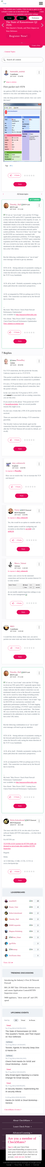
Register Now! (18, 36)
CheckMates (12, 1110)
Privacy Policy (34, 12)
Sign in (10, 1147)
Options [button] (40, 51)
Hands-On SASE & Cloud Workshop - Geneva (21, 1101)
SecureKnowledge (11, 404)
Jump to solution (11, 82)
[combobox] (22, 59)
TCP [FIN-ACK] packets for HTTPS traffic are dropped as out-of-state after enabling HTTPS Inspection (19, 846)
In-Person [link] (32, 1020)
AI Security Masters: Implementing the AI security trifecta (22, 1090)
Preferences (35, 18)
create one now (19, 1157)
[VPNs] (41, 194)
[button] (9, 18)
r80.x (11, 166)
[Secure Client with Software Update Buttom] (3, 194)
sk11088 (28, 529)
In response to (13, 471)
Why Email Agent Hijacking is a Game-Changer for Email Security (22, 1076)
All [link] (16, 1020)
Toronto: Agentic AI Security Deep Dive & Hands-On (22, 1049)
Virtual (9, 1025)
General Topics (10, 52)
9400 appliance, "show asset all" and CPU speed (21, 998)
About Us (27, 1165)
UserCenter (36, 1165)
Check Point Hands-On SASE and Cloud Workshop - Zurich (20, 1062)
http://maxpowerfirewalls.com (26, 314)
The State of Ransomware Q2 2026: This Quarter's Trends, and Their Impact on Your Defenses (22, 1034)
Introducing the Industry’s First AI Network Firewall (21, 981)
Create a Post (36, 45)
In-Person (9, 1042)
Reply (20, 184)
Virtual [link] (23, 1020)
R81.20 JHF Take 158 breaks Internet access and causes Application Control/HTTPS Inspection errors (22, 990)
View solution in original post (13, 323)
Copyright (8, 1165)
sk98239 (11, 531)
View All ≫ (8, 962)
